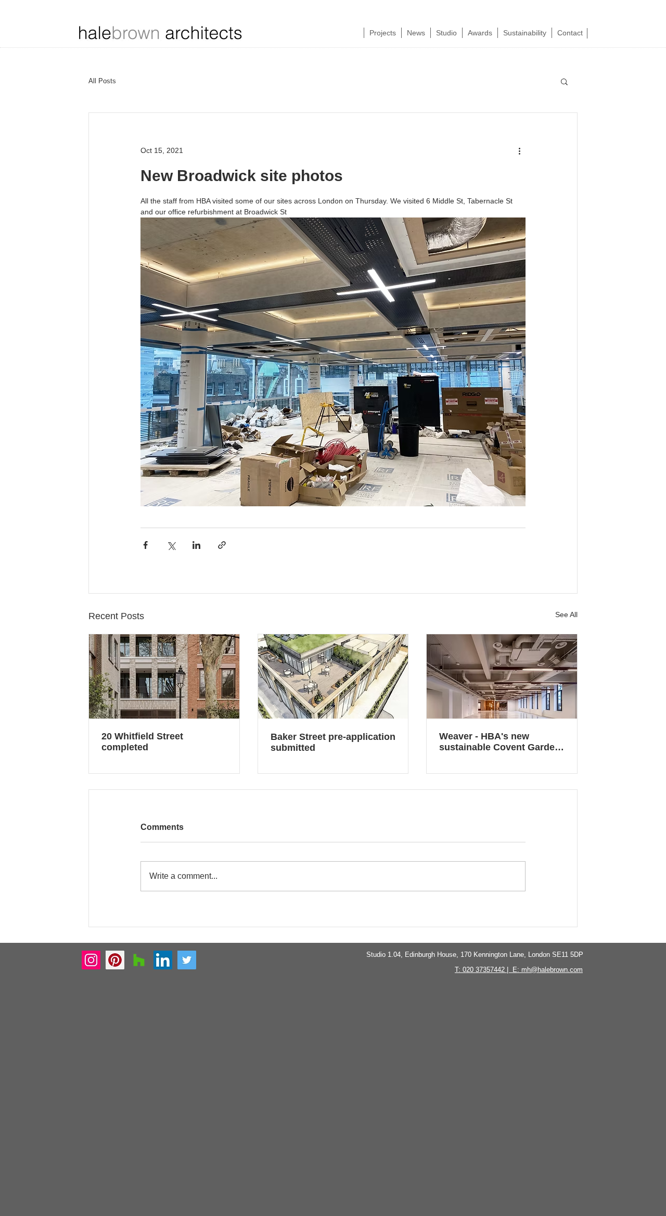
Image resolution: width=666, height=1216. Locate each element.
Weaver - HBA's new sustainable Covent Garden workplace (499, 742)
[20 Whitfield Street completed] (164, 676)
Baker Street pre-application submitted (333, 742)
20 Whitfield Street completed (142, 741)
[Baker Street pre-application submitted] (333, 676)
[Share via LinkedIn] (196, 545)
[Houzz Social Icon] (139, 960)
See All (566, 614)
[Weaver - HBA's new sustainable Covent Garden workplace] (502, 676)
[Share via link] (222, 545)
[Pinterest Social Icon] (115, 960)
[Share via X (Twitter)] (171, 545)
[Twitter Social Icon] (186, 960)
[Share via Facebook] (145, 545)
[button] (564, 81)
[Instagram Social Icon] (91, 960)
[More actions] (519, 150)
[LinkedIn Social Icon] (162, 960)
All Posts (102, 81)
